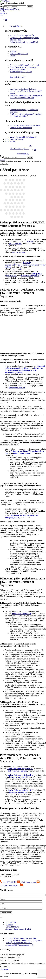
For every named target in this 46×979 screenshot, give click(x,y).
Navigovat (4, 969)
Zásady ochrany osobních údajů (18, 929)
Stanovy (9, 925)
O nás (2, 11)
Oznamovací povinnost (19, 54)
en (6, 20)
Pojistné (13, 51)
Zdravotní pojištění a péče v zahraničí (24, 65)
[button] (1, 16)
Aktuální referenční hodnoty (21, 128)
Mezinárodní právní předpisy (21, 72)
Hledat (30, 7)
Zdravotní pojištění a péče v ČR (22, 35)
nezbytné (29, 241)
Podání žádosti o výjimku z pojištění (24, 42)
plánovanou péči (15, 244)
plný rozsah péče (18, 252)
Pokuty (12, 56)
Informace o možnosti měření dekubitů (25, 125)
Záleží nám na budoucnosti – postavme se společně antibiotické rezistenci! (26, 96)
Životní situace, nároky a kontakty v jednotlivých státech (24, 68)
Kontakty (3, 13)
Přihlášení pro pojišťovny (10, 9)
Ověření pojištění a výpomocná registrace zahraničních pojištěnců (26, 115)
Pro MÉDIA (11, 922)
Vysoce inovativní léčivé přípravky (23, 137)
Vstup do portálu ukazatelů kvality (23, 89)
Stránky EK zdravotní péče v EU (19, 943)
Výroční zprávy (12, 927)
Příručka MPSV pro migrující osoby (20, 945)
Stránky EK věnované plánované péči (21, 938)
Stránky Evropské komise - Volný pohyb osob (24, 940)
